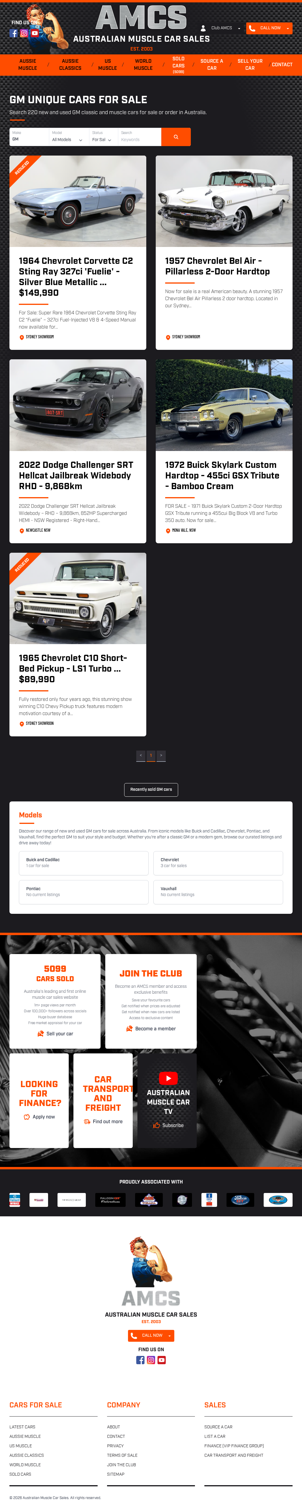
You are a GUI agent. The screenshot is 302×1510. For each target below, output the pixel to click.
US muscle (107, 65)
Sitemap (115, 1474)
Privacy (115, 1446)
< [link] (141, 756)
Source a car (212, 65)
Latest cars (22, 1427)
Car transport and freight (233, 1456)
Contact (282, 65)
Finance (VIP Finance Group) (234, 1446)
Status (97, 133)
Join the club (121, 1465)
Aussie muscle (27, 65)
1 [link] (151, 756)
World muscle (143, 65)
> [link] (161, 756)
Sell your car (250, 65)
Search (126, 133)
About (113, 1427)
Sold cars (179, 65)
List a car (214, 1437)
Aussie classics (70, 65)
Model (57, 133)
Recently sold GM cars (151, 790)
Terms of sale (122, 1456)
